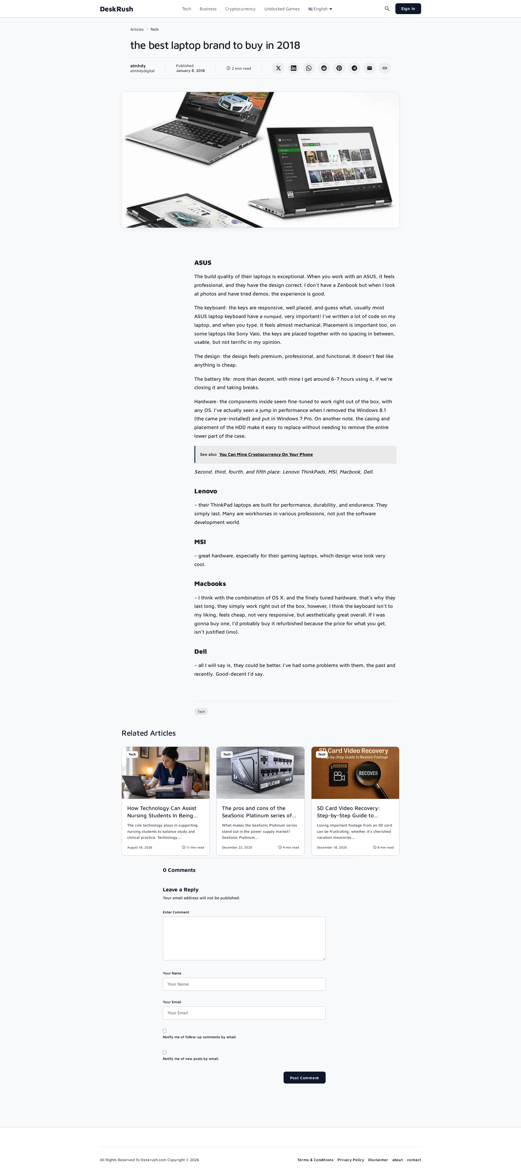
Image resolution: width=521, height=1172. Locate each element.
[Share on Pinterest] (339, 68)
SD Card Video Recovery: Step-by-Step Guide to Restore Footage (348, 815)
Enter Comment (176, 912)
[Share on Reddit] (324, 68)
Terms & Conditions (315, 1159)
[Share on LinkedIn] (294, 68)
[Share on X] (278, 68)
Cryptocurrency (240, 8)
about (397, 1159)
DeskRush (116, 9)
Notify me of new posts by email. (191, 1058)
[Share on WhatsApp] (309, 68)
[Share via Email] (370, 68)
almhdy (138, 65)
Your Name (172, 973)
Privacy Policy (351, 1159)
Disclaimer (378, 1159)
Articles (137, 29)
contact (414, 1159)
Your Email (172, 1002)
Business (208, 8)
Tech (186, 8)
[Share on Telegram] (354, 68)
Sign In (408, 8)
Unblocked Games (282, 8)
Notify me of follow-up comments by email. (199, 1037)
